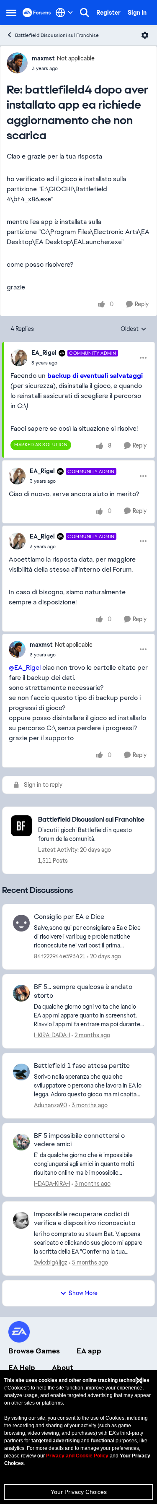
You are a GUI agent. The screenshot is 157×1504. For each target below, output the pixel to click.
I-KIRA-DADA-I (52, 1035)
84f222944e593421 (59, 956)
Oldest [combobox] (134, 329)
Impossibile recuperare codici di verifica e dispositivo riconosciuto (84, 1218)
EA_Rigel (44, 352)
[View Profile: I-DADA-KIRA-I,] (21, 1142)
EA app (89, 1351)
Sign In (137, 12)
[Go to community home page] (37, 12)
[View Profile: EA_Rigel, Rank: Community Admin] (18, 357)
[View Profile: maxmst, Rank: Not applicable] (17, 62)
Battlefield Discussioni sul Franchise (57, 35)
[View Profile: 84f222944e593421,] (21, 923)
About (62, 1367)
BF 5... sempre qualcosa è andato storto (83, 991)
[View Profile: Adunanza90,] (21, 1072)
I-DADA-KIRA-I (52, 1183)
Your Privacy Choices (79, 1491)
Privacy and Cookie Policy (77, 1456)
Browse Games (34, 1351)
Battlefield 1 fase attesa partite (82, 1066)
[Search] (85, 13)
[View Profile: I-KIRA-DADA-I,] (21, 993)
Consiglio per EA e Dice (69, 917)
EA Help (21, 1367)
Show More (83, 1293)
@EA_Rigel (25, 667)
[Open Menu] (145, 35)
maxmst (43, 58)
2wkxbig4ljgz (50, 1262)
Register (108, 12)
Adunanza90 (50, 1105)
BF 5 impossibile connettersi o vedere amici (79, 1140)
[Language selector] (64, 12)
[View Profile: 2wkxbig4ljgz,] (21, 1220)
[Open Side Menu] (11, 12)
